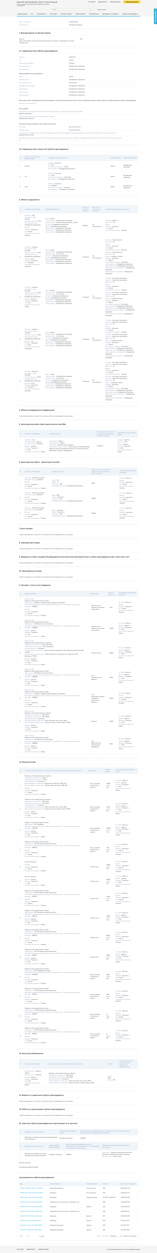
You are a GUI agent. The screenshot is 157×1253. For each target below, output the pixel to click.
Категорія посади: (66, 14)
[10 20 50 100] (24, 1236)
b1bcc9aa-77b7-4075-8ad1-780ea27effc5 (31, 1229)
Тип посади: (53, 14)
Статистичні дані (115, 2)
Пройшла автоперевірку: (129, 14)
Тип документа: (41, 14)
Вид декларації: (22, 14)
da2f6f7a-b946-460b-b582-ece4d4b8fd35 (31, 1188)
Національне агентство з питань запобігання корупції (125, 1249)
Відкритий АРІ (102, 2)
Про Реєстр (91, 2)
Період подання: (80, 14)
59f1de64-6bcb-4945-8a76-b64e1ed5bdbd (31, 1192)
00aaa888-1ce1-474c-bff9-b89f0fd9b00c (31, 1225)
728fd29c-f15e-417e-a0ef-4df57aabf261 (30, 1220)
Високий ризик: (93, 14)
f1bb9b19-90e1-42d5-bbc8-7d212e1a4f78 (31, 1202)
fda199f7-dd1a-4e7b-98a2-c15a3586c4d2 (31, 1211)
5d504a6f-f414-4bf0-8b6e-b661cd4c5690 (31, 1206)
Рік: (32, 14)
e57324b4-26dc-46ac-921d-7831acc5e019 (31, 1197)
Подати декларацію (132, 2)
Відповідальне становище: (110, 14)
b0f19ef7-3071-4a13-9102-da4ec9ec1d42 (31, 1216)
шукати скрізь (101, 9)
